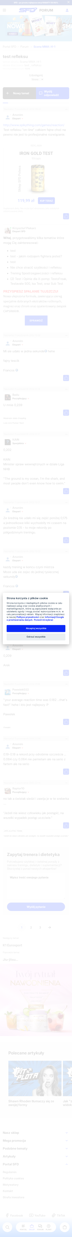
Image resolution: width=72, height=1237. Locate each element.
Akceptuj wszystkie (36, 628)
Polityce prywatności (27, 617)
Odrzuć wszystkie (36, 636)
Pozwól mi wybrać (43, 620)
